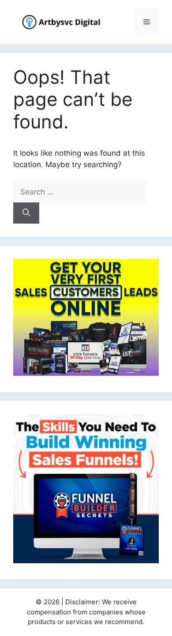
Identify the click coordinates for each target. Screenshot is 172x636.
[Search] (26, 213)
